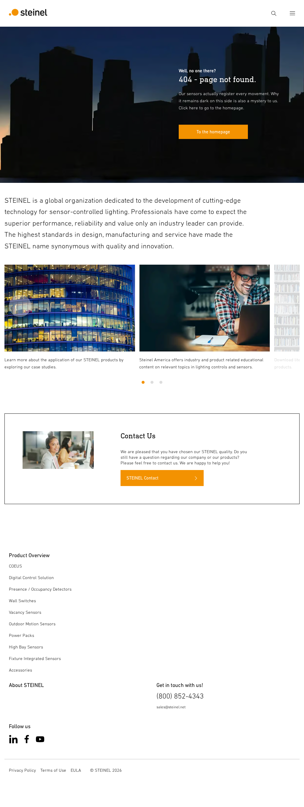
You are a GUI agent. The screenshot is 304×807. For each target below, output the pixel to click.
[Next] (284, 306)
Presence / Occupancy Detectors (40, 589)
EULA (76, 770)
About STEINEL (26, 685)
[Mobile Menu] (292, 13)
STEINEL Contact (142, 477)
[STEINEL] (28, 13)
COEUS (15, 565)
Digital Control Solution (31, 577)
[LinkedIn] (13, 740)
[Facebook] (26, 740)
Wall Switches (22, 600)
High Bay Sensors (26, 646)
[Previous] (20, 306)
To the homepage (213, 131)
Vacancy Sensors (25, 612)
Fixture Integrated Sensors (35, 658)
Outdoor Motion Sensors (32, 623)
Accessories (20, 669)
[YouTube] (40, 740)
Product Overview (29, 555)
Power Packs (21, 635)
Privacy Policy (22, 770)
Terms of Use (53, 770)
